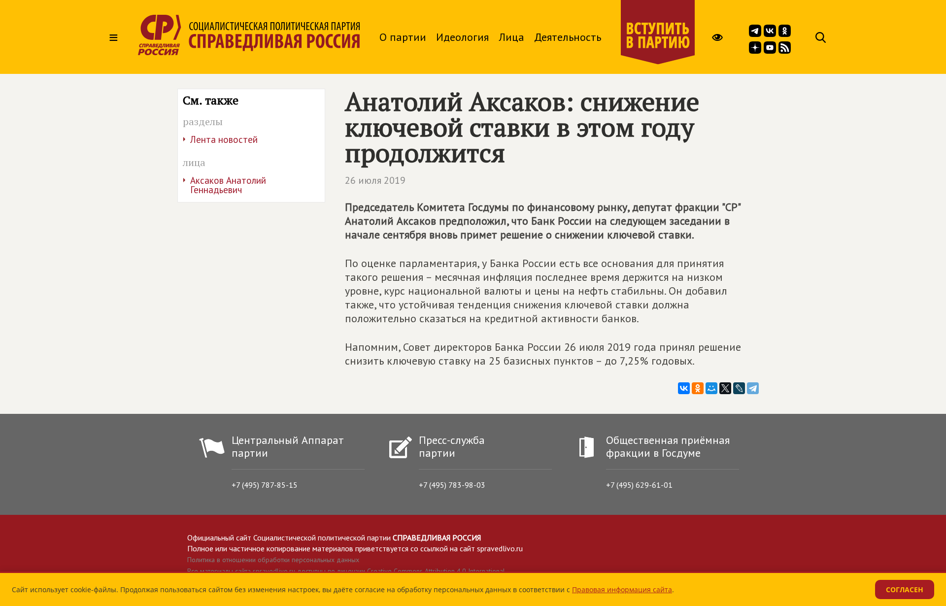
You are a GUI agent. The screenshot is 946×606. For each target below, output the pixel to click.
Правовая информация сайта (622, 589)
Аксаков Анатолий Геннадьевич (228, 185)
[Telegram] (753, 388)
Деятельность (567, 37)
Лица (511, 37)
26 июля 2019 (375, 180)
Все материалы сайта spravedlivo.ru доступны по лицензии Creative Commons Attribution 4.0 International (346, 571)
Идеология (462, 37)
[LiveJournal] (739, 388)
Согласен (904, 589)
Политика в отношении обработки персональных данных (273, 559)
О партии (402, 37)
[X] (725, 388)
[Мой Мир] (711, 388)
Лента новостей (224, 139)
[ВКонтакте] (684, 388)
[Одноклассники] (698, 388)
